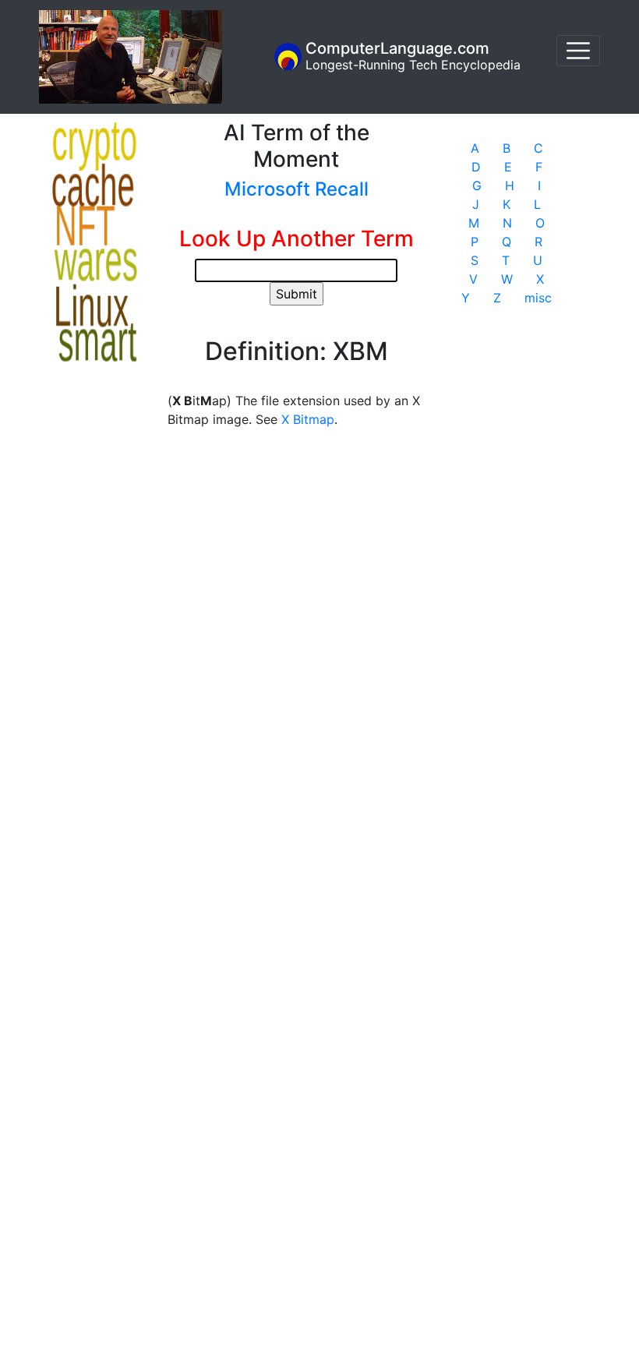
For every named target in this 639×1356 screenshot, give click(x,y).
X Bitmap (307, 419)
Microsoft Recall (296, 189)
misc (538, 297)
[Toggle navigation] (578, 50)
